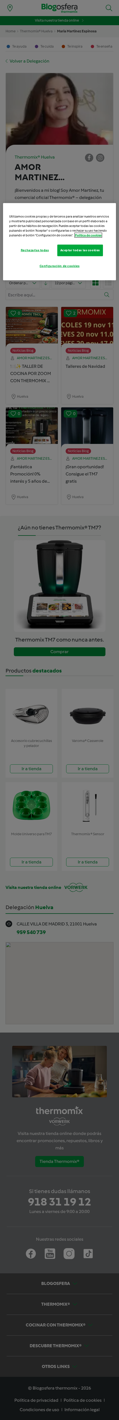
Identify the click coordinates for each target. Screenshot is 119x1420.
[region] (59, 241)
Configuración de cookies (60, 266)
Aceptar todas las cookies (80, 250)
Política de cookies (88, 235)
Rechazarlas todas (35, 250)
